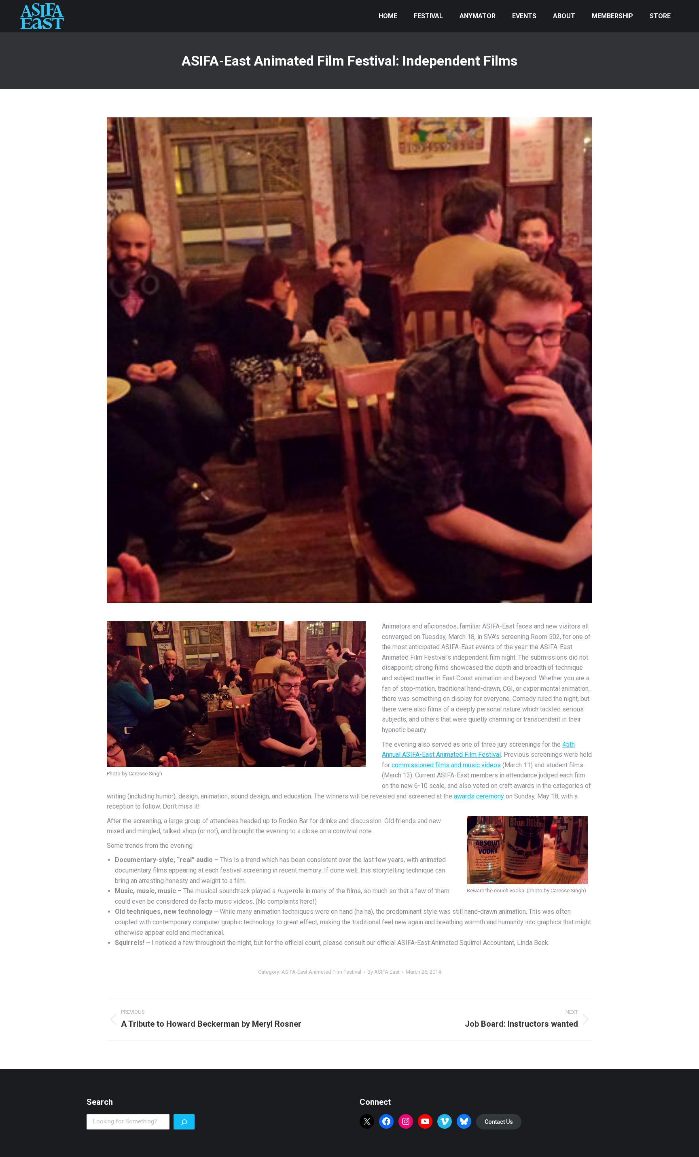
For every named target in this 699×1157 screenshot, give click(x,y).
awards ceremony (479, 796)
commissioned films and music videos (446, 765)
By (383, 972)
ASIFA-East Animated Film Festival (321, 972)
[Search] (184, 1121)
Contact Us (499, 1122)
